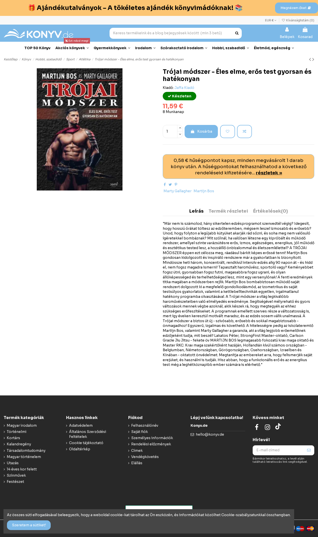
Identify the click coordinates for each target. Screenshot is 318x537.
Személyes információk (152, 438)
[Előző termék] (310, 59)
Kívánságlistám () (299, 20)
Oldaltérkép (79, 449)
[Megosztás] (165, 184)
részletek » (269, 173)
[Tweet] (170, 184)
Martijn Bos (204, 191)
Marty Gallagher (177, 191)
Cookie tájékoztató (86, 443)
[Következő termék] (313, 59)
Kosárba (204, 131)
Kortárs (13, 438)
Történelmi (16, 431)
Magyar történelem (24, 457)
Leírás (196, 211)
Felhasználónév (144, 425)
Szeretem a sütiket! (29, 525)
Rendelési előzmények (151, 444)
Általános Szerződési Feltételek (87, 434)
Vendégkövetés (145, 457)
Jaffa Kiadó (184, 87)
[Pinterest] (176, 184)
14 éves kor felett (22, 469)
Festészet (15, 481)
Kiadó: (168, 87)
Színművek (16, 475)
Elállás (136, 463)
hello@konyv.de (210, 434)
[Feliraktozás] (309, 450)
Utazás (13, 463)
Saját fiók (139, 431)
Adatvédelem (81, 425)
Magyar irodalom (22, 425)
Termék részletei (228, 211)
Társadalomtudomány (26, 450)
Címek (137, 450)
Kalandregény (19, 444)
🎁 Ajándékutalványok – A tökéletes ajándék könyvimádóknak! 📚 (135, 8)
